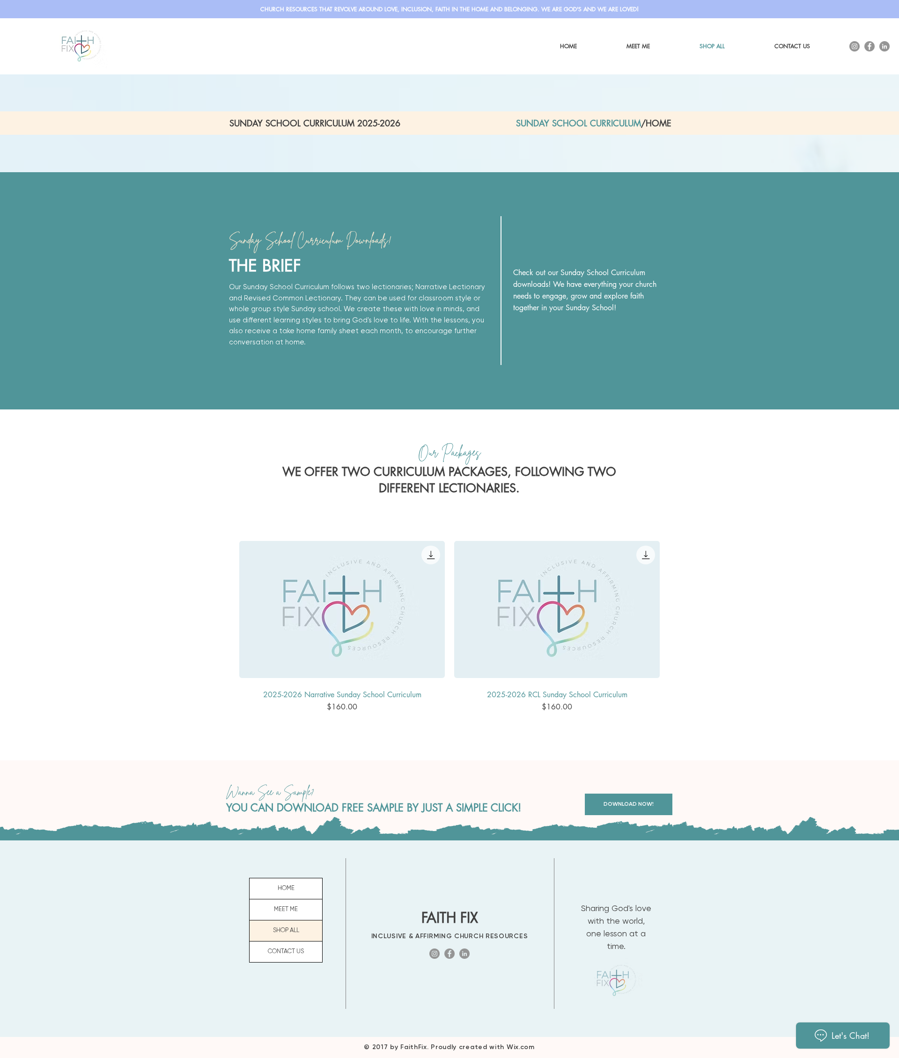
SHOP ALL (286, 930)
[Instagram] (854, 46)
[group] (449, 628)
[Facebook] (869, 46)
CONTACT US (286, 952)
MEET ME (286, 909)
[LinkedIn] (884, 46)
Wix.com (521, 1047)
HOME (286, 888)
